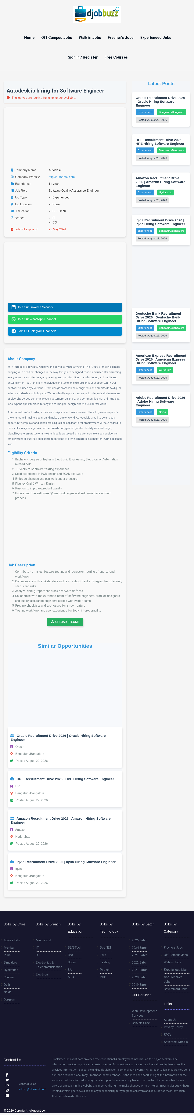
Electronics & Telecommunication (49, 965)
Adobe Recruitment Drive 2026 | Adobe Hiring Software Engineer (160, 401)
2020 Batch (139, 977)
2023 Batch (139, 955)
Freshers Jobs (173, 947)
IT (37, 948)
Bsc (70, 955)
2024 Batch (139, 948)
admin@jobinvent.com (32, 1089)
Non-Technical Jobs (173, 979)
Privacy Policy (173, 1027)
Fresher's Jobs (121, 37)
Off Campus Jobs (56, 37)
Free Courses (116, 57)
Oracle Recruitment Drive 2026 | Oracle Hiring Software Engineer (160, 101)
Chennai (9, 977)
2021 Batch (139, 970)
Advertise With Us (176, 1042)
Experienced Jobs (155, 37)
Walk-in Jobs (172, 962)
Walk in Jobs (90, 37)
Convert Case (141, 1023)
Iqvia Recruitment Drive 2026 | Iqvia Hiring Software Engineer (160, 222)
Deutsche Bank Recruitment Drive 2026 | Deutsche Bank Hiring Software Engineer (158, 317)
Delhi (7, 984)
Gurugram (165, 369)
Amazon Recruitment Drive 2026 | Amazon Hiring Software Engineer (160, 182)
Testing (105, 962)
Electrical (42, 974)
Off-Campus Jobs (176, 955)
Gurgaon (9, 999)
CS (38, 955)
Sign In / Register (83, 57)
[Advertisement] (65, 137)
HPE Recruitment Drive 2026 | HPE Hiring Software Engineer (160, 142)
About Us (170, 1020)
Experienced (145, 112)
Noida (162, 411)
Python (105, 970)
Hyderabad (165, 192)
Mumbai (9, 948)
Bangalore (10, 962)
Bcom (72, 962)
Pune (7, 955)
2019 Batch (139, 984)
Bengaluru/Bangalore (171, 112)
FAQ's (167, 1034)
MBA (71, 977)
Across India (12, 940)
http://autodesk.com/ (62, 177)
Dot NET (106, 947)
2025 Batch (139, 940)
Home (29, 37)
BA (70, 970)
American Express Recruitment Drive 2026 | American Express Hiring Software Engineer (161, 359)
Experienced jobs (175, 970)
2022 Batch (139, 962)
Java (103, 955)
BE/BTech (74, 947)
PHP (103, 977)
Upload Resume (67, 622)
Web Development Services (144, 1013)
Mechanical (43, 940)
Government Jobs (176, 989)
